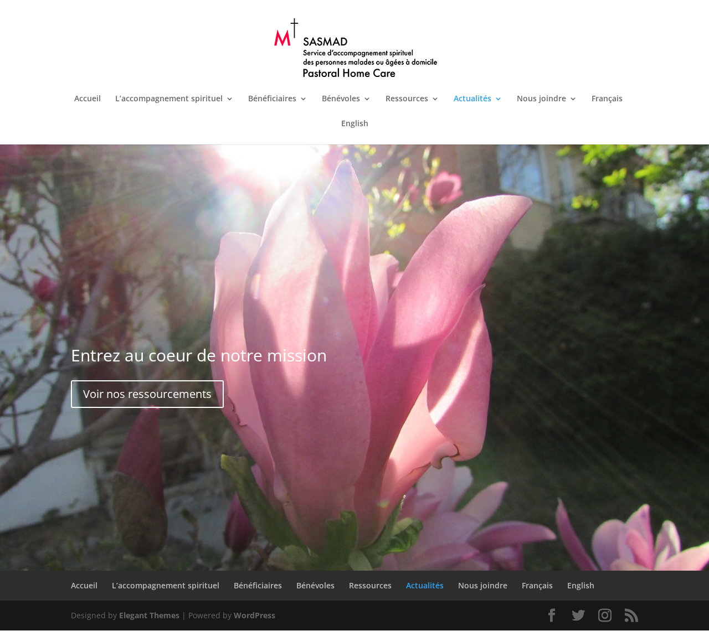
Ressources (407, 99)
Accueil (87, 99)
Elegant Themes (149, 615)
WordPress (254, 615)
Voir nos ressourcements (147, 393)
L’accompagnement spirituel (169, 99)
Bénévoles (341, 99)
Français (607, 99)
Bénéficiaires (272, 99)
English (354, 124)
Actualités (472, 99)
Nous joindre (541, 99)
